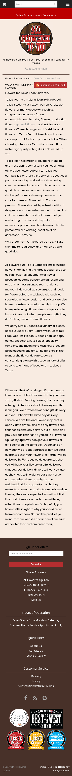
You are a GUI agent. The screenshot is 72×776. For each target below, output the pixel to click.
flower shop (25, 205)
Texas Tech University (35, 93)
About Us (36, 646)
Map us (36, 600)
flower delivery (30, 171)
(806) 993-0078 (37, 69)
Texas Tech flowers (44, 185)
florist (60, 144)
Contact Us (36, 650)
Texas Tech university (44, 105)
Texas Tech (12, 100)
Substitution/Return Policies (36, 686)
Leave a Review (36, 655)
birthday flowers (40, 119)
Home (8, 78)
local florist (45, 129)
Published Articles (22, 78)
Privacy (36, 681)
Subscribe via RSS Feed (52, 85)
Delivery (36, 676)
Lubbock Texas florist (34, 144)
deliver (48, 225)
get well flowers (26, 124)
